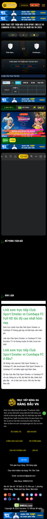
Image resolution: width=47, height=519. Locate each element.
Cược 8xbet (35, 5)
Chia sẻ (41, 107)
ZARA (5, 140)
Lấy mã (23, 460)
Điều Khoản (31, 432)
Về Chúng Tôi (16, 432)
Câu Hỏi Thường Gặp (17, 450)
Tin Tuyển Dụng (35, 441)
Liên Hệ (35, 450)
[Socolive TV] (9, 5)
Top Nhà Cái (24, 5)
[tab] (8, 107)
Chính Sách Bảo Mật (14, 441)
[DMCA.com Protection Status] (23, 505)
